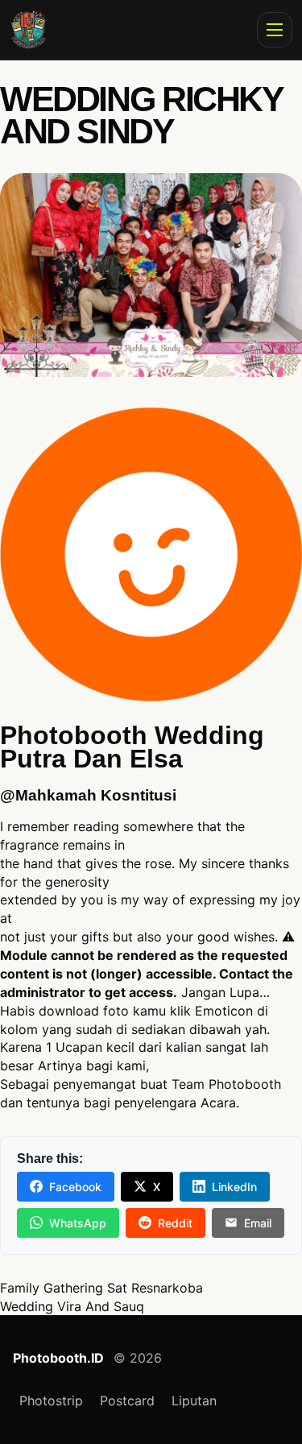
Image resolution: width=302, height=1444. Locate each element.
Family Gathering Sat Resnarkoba (101, 1288)
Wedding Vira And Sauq (72, 1306)
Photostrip (51, 1400)
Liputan (194, 1400)
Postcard (127, 1400)
